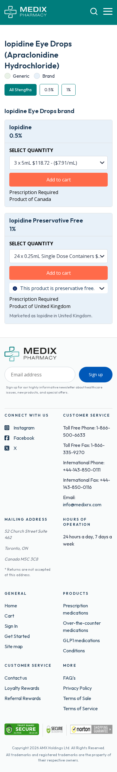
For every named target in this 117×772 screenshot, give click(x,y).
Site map (13, 646)
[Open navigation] (107, 11)
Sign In (11, 626)
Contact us (15, 678)
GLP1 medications (81, 640)
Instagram (24, 428)
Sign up (96, 374)
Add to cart (58, 179)
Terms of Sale (77, 698)
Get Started (17, 636)
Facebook (24, 438)
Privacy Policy (77, 688)
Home (10, 606)
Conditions (74, 651)
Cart (9, 616)
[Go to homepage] (25, 12)
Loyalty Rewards (21, 688)
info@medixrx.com (82, 504)
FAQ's (69, 678)
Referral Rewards (22, 698)
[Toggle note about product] (102, 288)
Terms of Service (80, 708)
